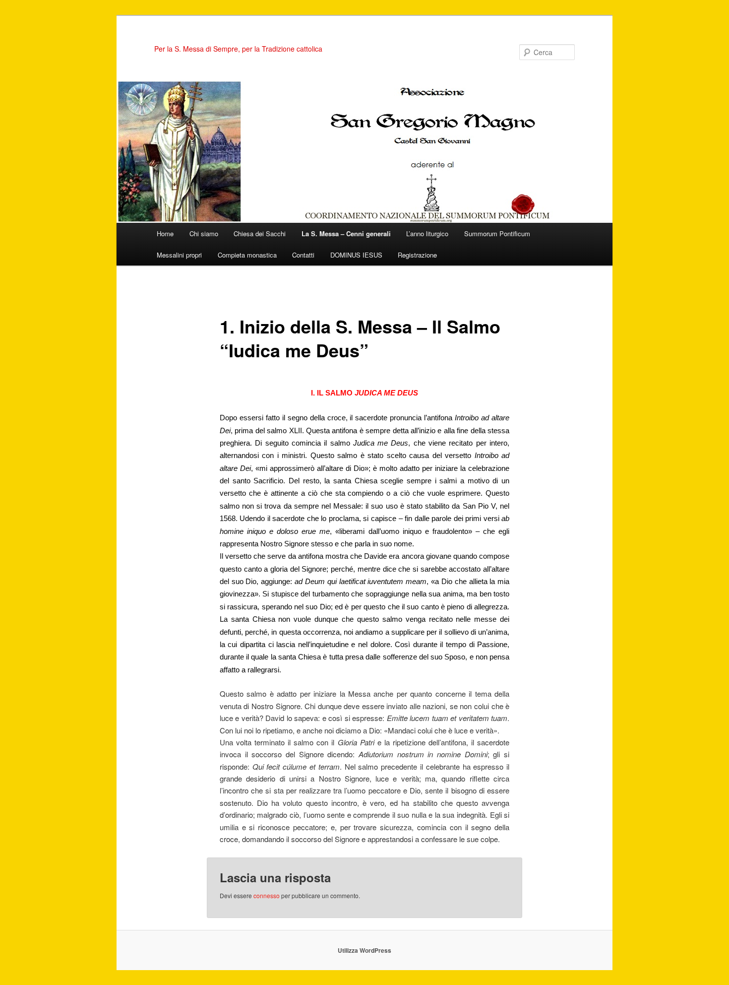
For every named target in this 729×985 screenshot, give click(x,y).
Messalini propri (179, 255)
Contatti (303, 255)
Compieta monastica (247, 255)
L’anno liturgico (427, 233)
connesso (266, 895)
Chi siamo (203, 233)
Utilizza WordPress (364, 950)
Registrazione (417, 255)
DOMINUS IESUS (356, 255)
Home (165, 233)
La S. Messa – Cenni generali (346, 233)
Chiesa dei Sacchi (260, 233)
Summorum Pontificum (497, 233)
